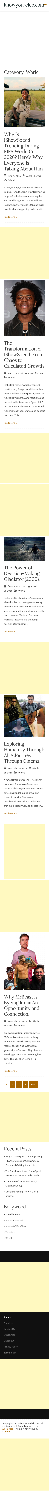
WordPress (7, 1428)
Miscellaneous (12, 1214)
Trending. (10, 1232)
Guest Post (9, 1341)
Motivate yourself (14, 1220)
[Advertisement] (24, 38)
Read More (10, 217)
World (11, 180)
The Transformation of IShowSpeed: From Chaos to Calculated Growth (24, 354)
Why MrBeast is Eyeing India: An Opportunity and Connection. (21, 1005)
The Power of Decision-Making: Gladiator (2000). (22, 573)
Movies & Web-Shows (16, 1226)
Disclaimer (9, 1335)
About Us (8, 1323)
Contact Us (9, 1329)
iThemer (6, 1431)
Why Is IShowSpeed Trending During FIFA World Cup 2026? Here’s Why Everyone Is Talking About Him (23, 151)
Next (33, 1084)
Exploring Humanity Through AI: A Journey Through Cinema (24, 752)
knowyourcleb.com (24, 5)
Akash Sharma (33, 176)
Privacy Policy (11, 1346)
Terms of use (10, 1352)
